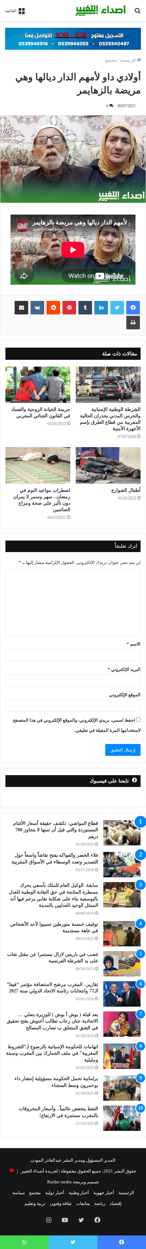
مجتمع (111, 60)
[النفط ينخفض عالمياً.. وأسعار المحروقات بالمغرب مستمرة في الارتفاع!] (122, 1118)
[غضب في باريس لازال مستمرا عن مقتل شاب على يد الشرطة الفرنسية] (122, 964)
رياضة (99, 1203)
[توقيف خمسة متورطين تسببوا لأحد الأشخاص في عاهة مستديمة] (122, 933)
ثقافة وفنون (61, 1203)
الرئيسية (128, 60)
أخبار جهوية (103, 1192)
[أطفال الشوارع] (108, 465)
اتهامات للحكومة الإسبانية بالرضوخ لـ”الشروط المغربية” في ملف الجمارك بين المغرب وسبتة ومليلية (52, 1053)
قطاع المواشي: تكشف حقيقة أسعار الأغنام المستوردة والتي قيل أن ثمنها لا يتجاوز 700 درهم (55, 830)
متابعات (83, 1203)
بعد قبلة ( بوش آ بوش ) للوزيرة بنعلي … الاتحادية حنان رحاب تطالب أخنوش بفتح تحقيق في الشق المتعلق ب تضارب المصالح (52, 1021)
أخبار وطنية (79, 1192)
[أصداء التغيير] (102, 10)
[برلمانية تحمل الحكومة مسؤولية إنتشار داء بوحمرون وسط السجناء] (122, 1088)
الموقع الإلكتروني (125, 694)
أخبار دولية (54, 1192)
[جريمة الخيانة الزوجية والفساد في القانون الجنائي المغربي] (37, 385)
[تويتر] (117, 307)
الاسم (134, 644)
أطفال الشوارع (126, 490)
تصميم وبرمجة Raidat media (73, 1181)
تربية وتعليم (34, 1203)
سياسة (18, 1192)
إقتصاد (116, 1203)
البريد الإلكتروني (124, 669)
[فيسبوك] (133, 307)
